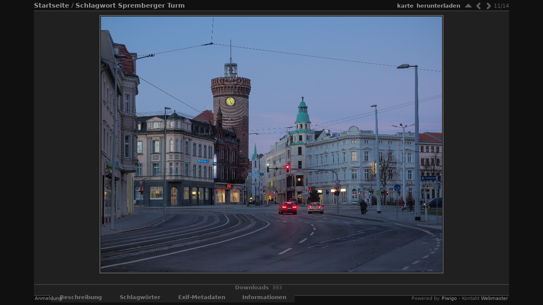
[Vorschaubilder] (468, 6)
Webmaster (494, 298)
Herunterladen (438, 6)
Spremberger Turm (151, 5)
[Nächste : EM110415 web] (489, 6)
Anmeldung (48, 298)
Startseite (51, 5)
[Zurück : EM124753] (478, 6)
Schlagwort (96, 5)
